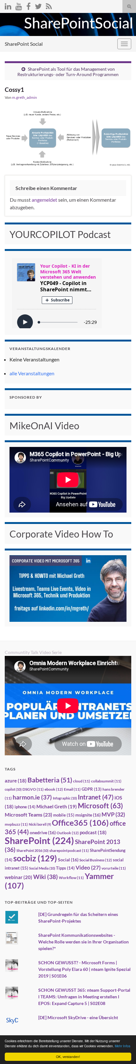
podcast (93, 832)
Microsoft (100, 805)
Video (88, 867)
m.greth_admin (24, 97)
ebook (54, 789)
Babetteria (50, 780)
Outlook (68, 832)
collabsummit (106, 781)
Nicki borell (40, 824)
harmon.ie (32, 797)
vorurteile (114, 868)
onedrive (43, 832)
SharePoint (39, 840)
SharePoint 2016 (32, 850)
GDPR (92, 789)
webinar (18, 877)
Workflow (71, 877)
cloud (81, 781)
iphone (25, 806)
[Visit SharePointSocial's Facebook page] (28, 5)
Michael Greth (56, 806)
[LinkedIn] (8, 5)
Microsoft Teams (28, 814)
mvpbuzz (16, 824)
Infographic (65, 798)
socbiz (35, 858)
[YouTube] (18, 5)
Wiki (45, 876)
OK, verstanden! (68, 1056)
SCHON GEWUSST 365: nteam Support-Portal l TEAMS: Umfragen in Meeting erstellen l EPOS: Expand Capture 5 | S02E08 (84, 996)
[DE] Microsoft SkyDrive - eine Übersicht (78, 1017)
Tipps (65, 868)
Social (68, 859)
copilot (13, 789)
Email (72, 789)
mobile (63, 814)
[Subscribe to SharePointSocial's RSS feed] (49, 5)
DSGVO (33, 789)
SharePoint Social (24, 44)
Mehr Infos (122, 1045)
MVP (113, 814)
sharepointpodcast (69, 850)
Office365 (80, 822)
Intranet (96, 797)
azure (16, 780)
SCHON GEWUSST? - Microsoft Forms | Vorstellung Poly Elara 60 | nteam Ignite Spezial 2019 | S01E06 (84, 969)
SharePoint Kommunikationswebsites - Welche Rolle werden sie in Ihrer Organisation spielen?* (83, 941)
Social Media (42, 868)
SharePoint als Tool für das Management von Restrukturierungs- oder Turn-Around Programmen (68, 71)
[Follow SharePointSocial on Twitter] (38, 5)
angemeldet (44, 200)
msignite (88, 814)
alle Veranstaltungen (31, 373)
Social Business (95, 860)
